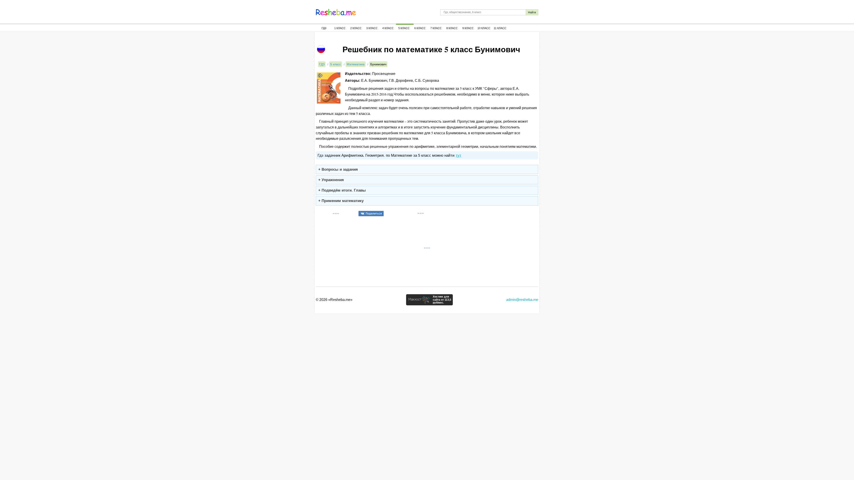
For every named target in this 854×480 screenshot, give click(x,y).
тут (458, 155)
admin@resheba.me (522, 300)
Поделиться (374, 213)
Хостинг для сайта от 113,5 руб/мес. (442, 299)
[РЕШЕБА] (336, 12)
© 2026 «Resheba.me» (334, 300)
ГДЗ (324, 28)
